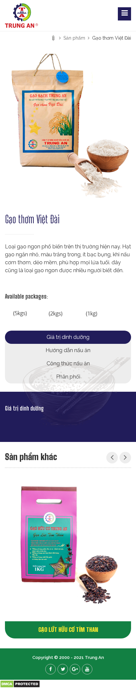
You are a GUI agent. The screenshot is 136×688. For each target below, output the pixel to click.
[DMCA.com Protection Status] (20, 683)
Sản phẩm (74, 38)
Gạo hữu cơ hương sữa (90, 629)
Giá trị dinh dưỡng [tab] (68, 337)
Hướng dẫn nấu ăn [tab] (68, 350)
